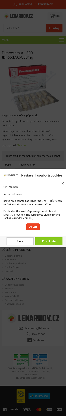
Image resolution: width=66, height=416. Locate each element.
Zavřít (33, 227)
